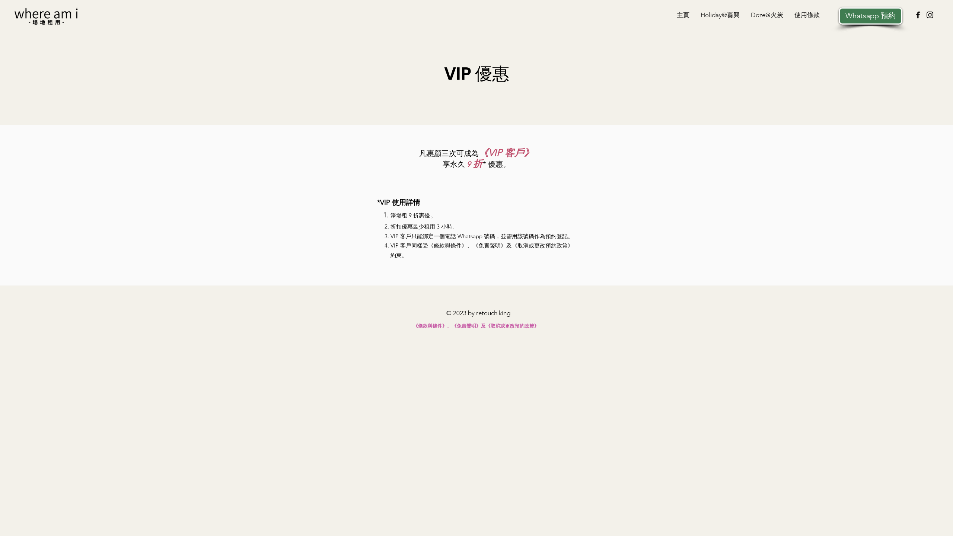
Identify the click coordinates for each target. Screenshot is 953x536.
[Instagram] (929, 14)
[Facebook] (918, 14)
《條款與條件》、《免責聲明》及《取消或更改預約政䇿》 (500, 245)
